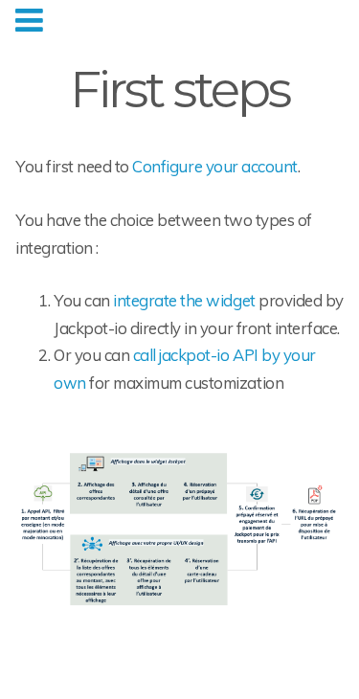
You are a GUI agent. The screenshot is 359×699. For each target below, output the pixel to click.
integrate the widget (184, 300)
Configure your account (214, 166)
